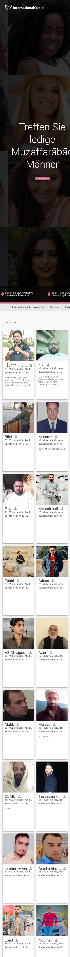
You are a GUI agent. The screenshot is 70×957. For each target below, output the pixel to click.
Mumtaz (45, 437)
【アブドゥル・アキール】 (16, 365)
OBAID (10, 796)
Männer (54, 307)
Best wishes (44, 736)
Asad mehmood (49, 868)
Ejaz (8, 509)
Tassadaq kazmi (49, 796)
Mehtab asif (48, 509)
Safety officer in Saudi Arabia (51, 449)
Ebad (9, 940)
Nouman (45, 940)
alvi (41, 365)
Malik (9, 724)
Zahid (9, 581)
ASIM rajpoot (16, 652)
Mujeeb (44, 724)
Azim (42, 652)
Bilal (8, 437)
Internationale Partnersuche (28, 307)
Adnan (43, 581)
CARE (7, 808)
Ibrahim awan (16, 868)
